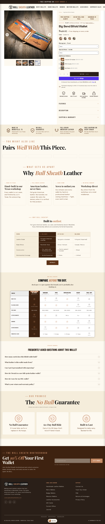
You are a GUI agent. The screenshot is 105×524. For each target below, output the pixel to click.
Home (60, 12)
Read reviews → (90, 23)
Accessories (84, 7)
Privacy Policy (80, 500)
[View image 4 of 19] (37, 63)
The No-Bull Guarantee (52, 516)
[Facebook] (5, 502)
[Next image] (49, 34)
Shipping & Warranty (67, 117)
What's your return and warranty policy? (19, 384)
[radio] (61, 38)
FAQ (77, 493)
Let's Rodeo (96, 461)
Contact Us (79, 486)
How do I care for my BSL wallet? (17, 379)
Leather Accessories (53, 500)
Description (63, 110)
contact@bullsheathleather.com (12, 497)
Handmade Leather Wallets (55, 486)
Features (62, 104)
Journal (48, 509)
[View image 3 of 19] (31, 63)
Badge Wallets (53, 7)
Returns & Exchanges (82, 496)
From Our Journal (44, 516)
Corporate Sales (95, 7)
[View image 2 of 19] (25, 63)
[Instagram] (10, 502)
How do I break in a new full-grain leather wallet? (23, 373)
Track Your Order (81, 490)
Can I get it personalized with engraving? (19, 368)
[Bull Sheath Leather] (21, 7)
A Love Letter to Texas (60, 516)
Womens (62, 7)
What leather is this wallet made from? (19, 362)
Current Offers (51, 506)
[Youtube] (14, 502)
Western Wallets (72, 7)
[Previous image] (7, 34)
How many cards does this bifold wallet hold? (21, 357)
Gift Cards (49, 503)
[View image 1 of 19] (19, 63)
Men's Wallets (41, 7)
